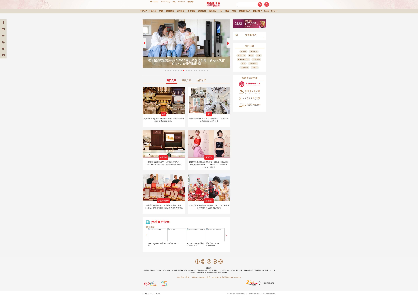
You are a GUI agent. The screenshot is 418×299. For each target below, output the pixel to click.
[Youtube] (3, 55)
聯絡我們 (257, 293)
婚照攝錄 (191, 11)
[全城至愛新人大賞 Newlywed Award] (249, 98)
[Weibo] (3, 35)
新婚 (193, 277)
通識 (227, 11)
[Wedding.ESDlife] (213, 4)
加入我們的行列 (250, 293)
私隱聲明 (268, 293)
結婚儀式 (202, 11)
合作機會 (243, 293)
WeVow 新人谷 (150, 11)
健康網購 (190, 2)
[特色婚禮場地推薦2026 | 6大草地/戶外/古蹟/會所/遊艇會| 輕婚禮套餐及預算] (209, 100)
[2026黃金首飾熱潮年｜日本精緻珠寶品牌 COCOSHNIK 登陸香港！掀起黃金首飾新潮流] (164, 143)
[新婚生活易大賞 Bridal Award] (249, 92)
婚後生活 (213, 11)
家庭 (174, 2)
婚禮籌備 (170, 11)
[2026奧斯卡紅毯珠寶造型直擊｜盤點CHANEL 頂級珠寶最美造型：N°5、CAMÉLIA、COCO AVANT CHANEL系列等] (209, 143)
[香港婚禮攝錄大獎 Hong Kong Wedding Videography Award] (249, 105)
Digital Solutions (234, 277)
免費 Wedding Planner (267, 11)
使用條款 (262, 293)
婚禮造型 (181, 11)
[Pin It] (3, 42)
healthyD (181, 2)
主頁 (228, 293)
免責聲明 (224, 272)
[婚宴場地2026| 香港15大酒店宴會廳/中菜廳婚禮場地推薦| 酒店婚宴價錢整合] (164, 100)
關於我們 (232, 293)
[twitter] (3, 48)
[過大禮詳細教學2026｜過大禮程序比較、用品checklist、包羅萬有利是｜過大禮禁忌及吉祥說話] (164, 187)
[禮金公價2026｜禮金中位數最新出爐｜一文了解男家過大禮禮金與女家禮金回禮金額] (209, 187)
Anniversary (165, 2)
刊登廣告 (238, 293)
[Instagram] (3, 29)
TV (221, 11)
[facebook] (3, 22)
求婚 (161, 11)
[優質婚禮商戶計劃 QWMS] (249, 84)
